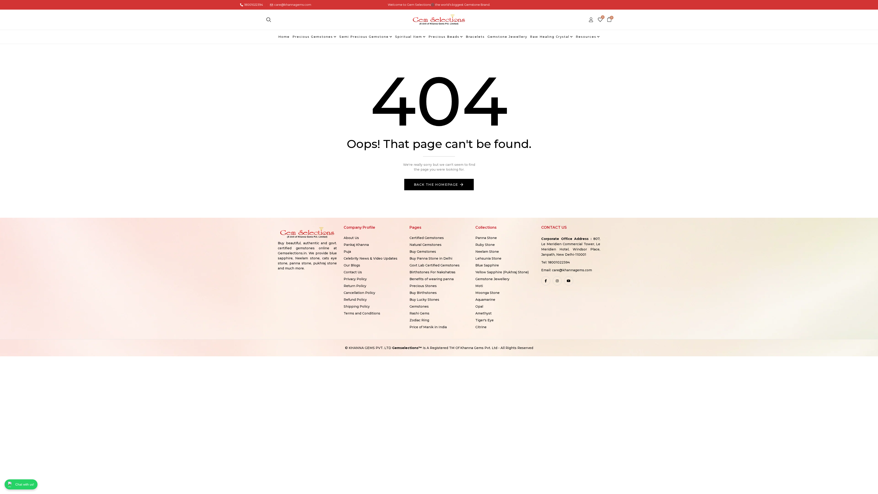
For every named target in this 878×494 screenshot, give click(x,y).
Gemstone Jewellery (492, 279)
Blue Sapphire (487, 265)
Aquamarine (485, 300)
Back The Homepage (436, 185)
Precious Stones (423, 286)
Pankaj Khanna (356, 245)
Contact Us (353, 272)
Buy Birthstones (423, 293)
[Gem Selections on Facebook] (545, 280)
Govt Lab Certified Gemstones (435, 265)
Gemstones (419, 306)
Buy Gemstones (423, 252)
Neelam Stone (487, 252)
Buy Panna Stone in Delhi (431, 258)
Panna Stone (486, 238)
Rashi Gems (419, 313)
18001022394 (253, 4)
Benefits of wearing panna (432, 279)
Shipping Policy (357, 306)
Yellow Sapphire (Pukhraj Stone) (502, 272)
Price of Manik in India (428, 327)
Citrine (481, 327)
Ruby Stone (485, 245)
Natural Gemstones (426, 245)
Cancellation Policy (359, 293)
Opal (479, 306)
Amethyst (483, 313)
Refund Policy (355, 300)
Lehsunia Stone (488, 258)
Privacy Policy (355, 279)
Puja (347, 252)
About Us (351, 238)
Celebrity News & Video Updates (370, 258)
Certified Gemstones (427, 238)
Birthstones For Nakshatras (432, 272)
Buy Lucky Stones (424, 300)
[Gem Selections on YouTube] (568, 280)
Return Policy (355, 286)
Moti (479, 286)
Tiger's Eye (484, 320)
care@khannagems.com (292, 4)
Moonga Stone (487, 293)
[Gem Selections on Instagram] (557, 280)
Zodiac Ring (419, 320)
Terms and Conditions (362, 313)
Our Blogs (352, 265)
